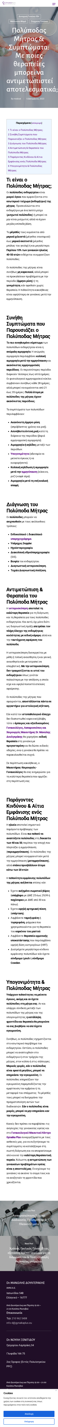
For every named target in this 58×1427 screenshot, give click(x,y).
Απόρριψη (29, 1421)
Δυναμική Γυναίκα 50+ (29, 16)
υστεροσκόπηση (18, 608)
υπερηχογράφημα (21, 538)
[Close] (56, 1390)
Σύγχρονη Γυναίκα (39, 21)
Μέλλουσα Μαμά (18, 21)
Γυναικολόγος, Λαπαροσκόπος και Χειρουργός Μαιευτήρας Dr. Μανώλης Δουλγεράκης (28, 732)
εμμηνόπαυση (29, 471)
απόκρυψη (37, 123)
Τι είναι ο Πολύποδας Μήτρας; (25, 130)
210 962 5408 (19, 1318)
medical (17, 99)
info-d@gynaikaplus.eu (19, 1322)
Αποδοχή (29, 1414)
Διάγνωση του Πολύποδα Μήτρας (27, 143)
